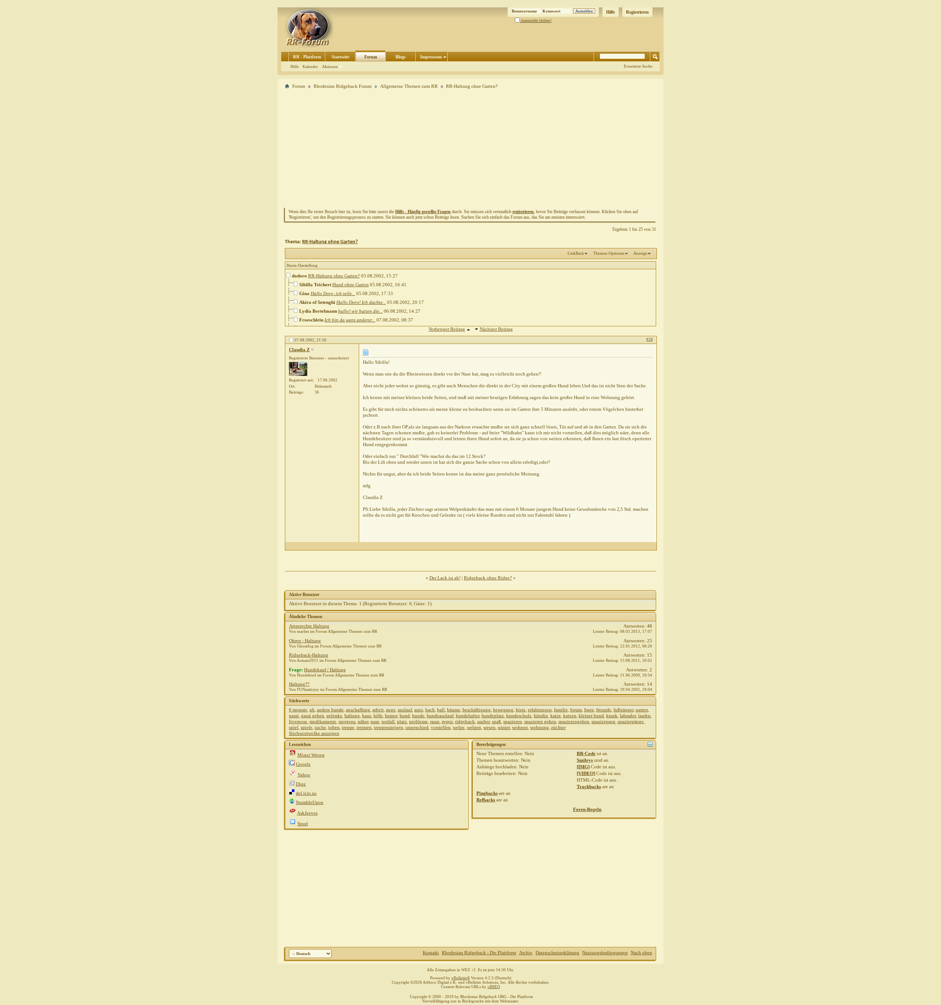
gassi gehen (312, 715)
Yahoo (303, 775)
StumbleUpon (309, 802)
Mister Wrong (311, 755)
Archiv (526, 952)
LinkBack (576, 253)
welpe (459, 727)
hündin (541, 715)
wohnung (539, 727)
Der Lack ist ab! (445, 578)
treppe (348, 727)
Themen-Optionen (609, 253)
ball (441, 710)
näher (363, 721)
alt (312, 710)
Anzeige (640, 253)
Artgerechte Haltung (309, 626)
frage (589, 710)
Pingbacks (487, 793)
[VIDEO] (586, 773)
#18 (649, 339)
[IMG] (583, 766)
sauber (483, 721)
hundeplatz (493, 715)
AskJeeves (307, 813)
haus (366, 715)
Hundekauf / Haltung (325, 669)
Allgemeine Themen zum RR (409, 86)
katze (555, 715)
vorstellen (441, 727)
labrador (628, 715)
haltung (352, 715)
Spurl (302, 823)
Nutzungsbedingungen (605, 952)
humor (391, 715)
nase (375, 721)
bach (430, 710)
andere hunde (330, 710)
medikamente (323, 721)
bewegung (503, 710)
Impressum (431, 57)
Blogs (401, 57)
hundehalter (467, 715)
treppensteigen (388, 727)
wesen (489, 727)
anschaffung (358, 710)
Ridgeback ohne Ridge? (488, 578)
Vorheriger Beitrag (447, 329)
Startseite (340, 57)
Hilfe (610, 12)
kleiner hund (591, 715)
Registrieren (637, 12)
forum (576, 710)
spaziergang (603, 721)
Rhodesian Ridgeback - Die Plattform (479, 952)
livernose (298, 721)
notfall (388, 721)
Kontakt (431, 952)
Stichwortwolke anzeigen (314, 733)
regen (447, 721)
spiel (293, 727)
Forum (370, 57)
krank (612, 715)
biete (521, 710)
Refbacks (485, 800)
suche (320, 727)
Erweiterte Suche (638, 66)
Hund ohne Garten (350, 284)
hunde (418, 715)
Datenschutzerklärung (557, 952)
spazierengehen (573, 721)
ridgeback (465, 721)
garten (642, 710)
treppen (364, 727)
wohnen (520, 727)
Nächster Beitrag (496, 329)
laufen (644, 715)
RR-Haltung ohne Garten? (330, 242)
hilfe (378, 715)
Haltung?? (299, 684)
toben (334, 727)
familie (561, 710)
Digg (301, 784)
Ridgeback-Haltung (308, 655)
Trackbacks (589, 786)
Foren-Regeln (587, 809)
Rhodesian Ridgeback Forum (343, 86)
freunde (603, 710)
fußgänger (623, 710)
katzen (569, 715)
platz (402, 721)
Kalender (310, 66)
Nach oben (641, 952)
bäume (453, 710)
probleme (418, 721)
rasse (435, 721)
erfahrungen (540, 710)
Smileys (585, 760)
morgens (347, 721)
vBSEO (493, 986)
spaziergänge (631, 721)
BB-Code (586, 753)
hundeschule (519, 715)
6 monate (298, 710)
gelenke (334, 715)
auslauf (405, 710)
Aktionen (330, 66)
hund (405, 715)
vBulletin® (460, 978)
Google (303, 764)
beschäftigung (476, 710)
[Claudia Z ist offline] (298, 369)
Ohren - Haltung (305, 640)
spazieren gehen (540, 721)
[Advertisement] (470, 148)
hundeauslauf (440, 715)
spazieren (512, 721)
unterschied (417, 727)
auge (391, 710)
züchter (558, 727)
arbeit (378, 710)
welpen (474, 727)
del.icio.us (306, 793)
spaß (496, 721)
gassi (294, 715)
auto (418, 710)
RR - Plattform (307, 57)
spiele (306, 727)
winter (504, 727)
